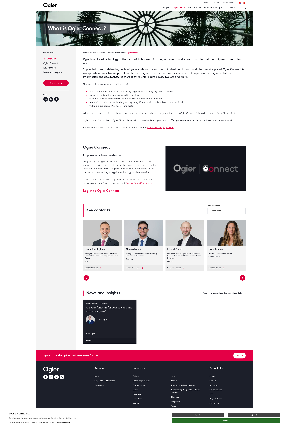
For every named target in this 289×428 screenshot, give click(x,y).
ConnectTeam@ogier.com (160, 128)
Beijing (136, 376)
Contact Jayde (215, 268)
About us (233, 8)
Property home (216, 399)
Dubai (135, 390)
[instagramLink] (51, 377)
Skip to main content (18, 2)
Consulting (99, 385)
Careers (205, 3)
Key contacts (49, 68)
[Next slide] (242, 278)
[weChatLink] (62, 377)
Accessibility (215, 385)
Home (85, 53)
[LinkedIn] (51, 99)
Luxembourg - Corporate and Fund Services (185, 391)
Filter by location (213, 206)
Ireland (136, 403)
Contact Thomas (133, 268)
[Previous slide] (86, 278)
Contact (216, 3)
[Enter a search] (245, 7)
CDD (211, 394)
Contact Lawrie (91, 268)
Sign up (239, 355)
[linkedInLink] (56, 377)
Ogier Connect (50, 63)
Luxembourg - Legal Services (183, 385)
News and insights (213, 8)
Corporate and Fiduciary (116, 53)
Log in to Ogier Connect (101, 191)
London (174, 381)
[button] (205, 168)
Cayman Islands (139, 385)
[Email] (45, 99)
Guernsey (137, 394)
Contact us (54, 83)
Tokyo (173, 406)
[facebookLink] (45, 377)
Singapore (175, 402)
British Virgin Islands (141, 381)
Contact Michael (174, 268)
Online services (228, 3)
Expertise (177, 8)
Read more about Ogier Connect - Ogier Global (223, 293)
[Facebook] (56, 99)
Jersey (173, 376)
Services (102, 53)
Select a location (217, 211)
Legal (96, 376)
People (166, 8)
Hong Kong (137, 399)
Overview (51, 59)
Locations (193, 8)
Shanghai (175, 397)
